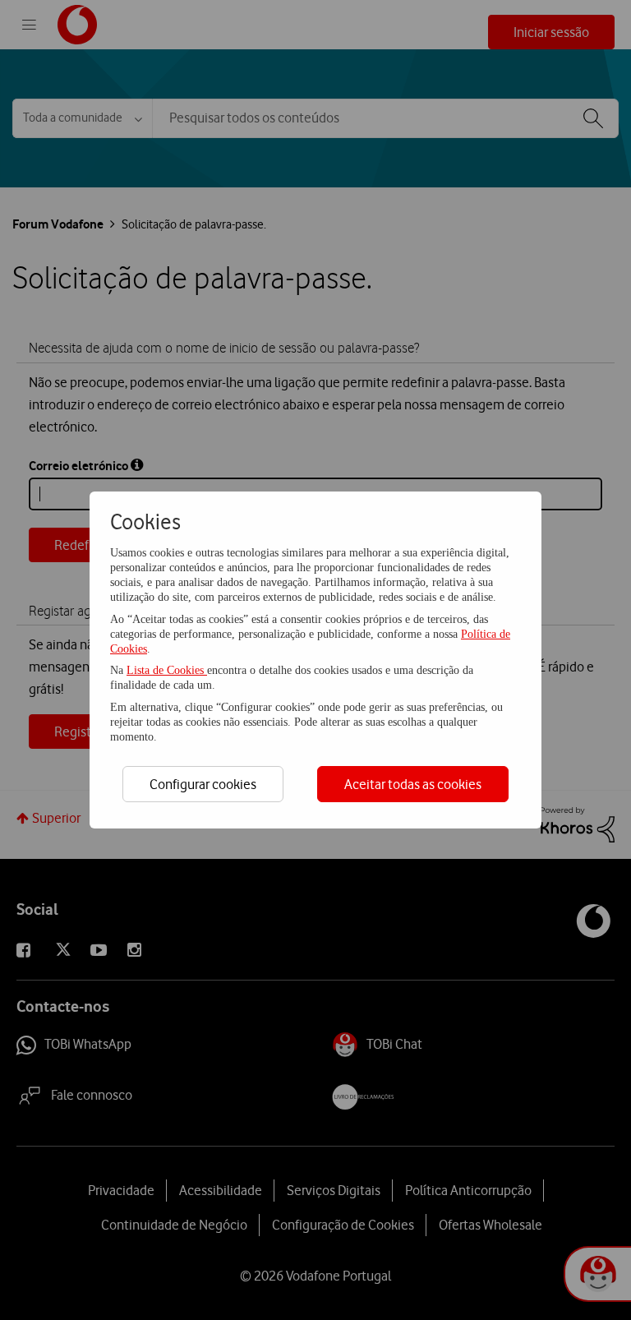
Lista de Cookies (167, 670)
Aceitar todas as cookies (412, 784)
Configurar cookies (203, 784)
